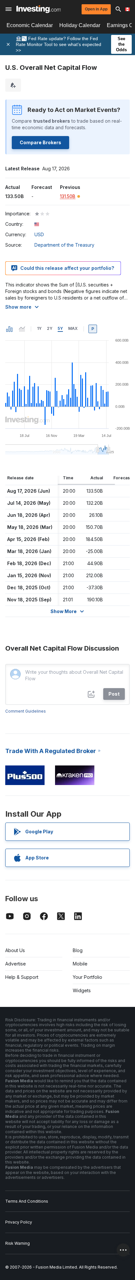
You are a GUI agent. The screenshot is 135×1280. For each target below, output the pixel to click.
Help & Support (21, 977)
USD (39, 234)
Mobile (80, 963)
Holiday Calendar (79, 25)
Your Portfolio (87, 977)
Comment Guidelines (25, 711)
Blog (78, 950)
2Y (49, 328)
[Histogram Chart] (9, 329)
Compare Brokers (40, 142)
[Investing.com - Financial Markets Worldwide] (38, 9)
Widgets (82, 990)
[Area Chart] (22, 329)
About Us (15, 950)
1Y (39, 328)
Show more (18, 307)
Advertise (15, 963)
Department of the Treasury (64, 245)
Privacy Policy (18, 1222)
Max (73, 328)
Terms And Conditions (26, 1201)
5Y (60, 328)
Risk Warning (17, 1243)
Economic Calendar (30, 25)
